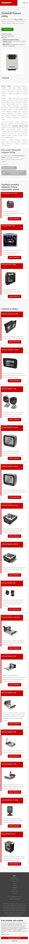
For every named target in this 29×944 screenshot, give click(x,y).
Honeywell (9, 34)
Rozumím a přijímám (14, 938)
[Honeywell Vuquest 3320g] (12, 62)
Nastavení (14, 940)
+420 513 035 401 (14, 899)
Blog (14, 883)
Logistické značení (14, 879)
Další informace (5, 934)
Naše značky (14, 877)
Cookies (14, 893)
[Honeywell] (5, 78)
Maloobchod (10, 35)
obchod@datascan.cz (14, 897)
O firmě (14, 885)
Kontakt (14, 887)
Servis (14, 881)
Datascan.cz (4, 7)
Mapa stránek (14, 891)
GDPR (14, 889)
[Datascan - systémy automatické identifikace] (7, 3)
